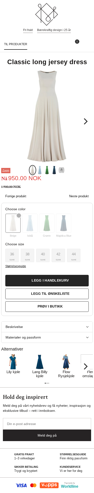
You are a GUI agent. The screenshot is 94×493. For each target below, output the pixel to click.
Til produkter (15, 44)
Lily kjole (13, 372)
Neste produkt (79, 196)
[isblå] (30, 223)
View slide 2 (40, 170)
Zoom (5, 170)
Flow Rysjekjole (66, 374)
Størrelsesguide (15, 266)
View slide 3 (47, 170)
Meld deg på (47, 435)
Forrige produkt (15, 196)
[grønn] (46, 223)
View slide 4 (54, 170)
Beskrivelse (14, 327)
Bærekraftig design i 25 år (54, 30)
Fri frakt (28, 30)
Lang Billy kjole (39, 374)
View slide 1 (32, 170)
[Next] (85, 121)
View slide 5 (61, 170)
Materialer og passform (23, 337)
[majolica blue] (63, 223)
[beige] (13, 223)
